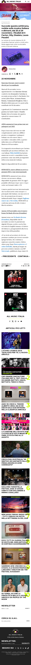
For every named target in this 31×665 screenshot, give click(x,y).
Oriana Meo (12, 69)
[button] (19, 74)
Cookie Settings (23, 652)
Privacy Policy (25, 651)
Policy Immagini (15, 652)
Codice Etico (19, 651)
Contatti (14, 651)
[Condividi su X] (15, 74)
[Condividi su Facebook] (12, 74)
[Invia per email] (22, 74)
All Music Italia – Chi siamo (7, 651)
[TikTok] (28, 648)
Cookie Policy (8, 652)
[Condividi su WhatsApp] (10, 74)
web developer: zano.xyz (15, 654)
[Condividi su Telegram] (17, 74)
